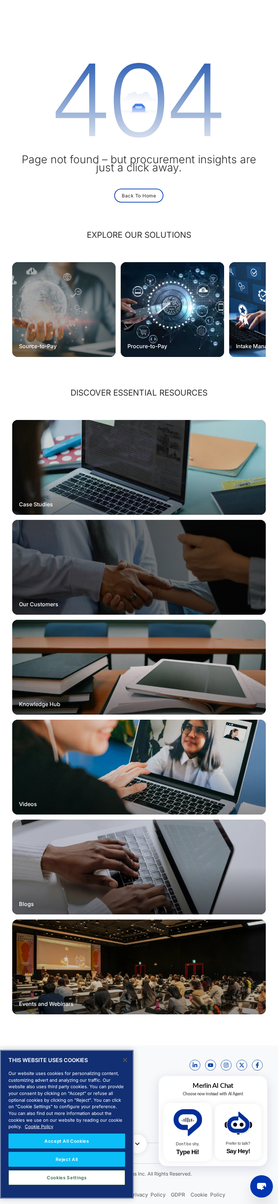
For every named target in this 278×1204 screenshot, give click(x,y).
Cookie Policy (39, 1126)
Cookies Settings (67, 1177)
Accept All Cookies (66, 1141)
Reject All (67, 1159)
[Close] (125, 1060)
